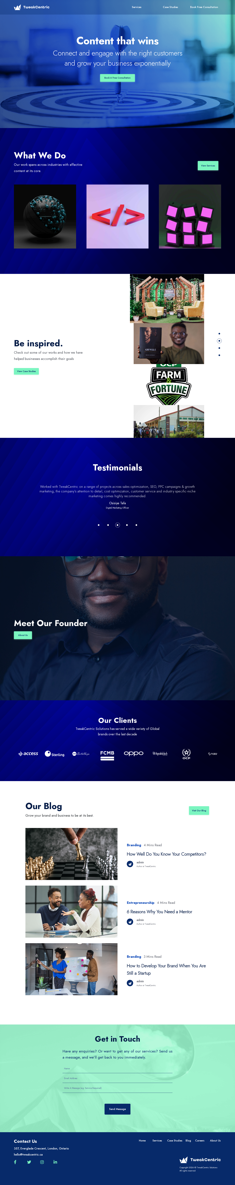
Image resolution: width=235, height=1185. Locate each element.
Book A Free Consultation (117, 77)
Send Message (117, 1109)
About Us (23, 635)
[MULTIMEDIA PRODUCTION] (190, 217)
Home (142, 1140)
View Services (208, 165)
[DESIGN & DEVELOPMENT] (117, 217)
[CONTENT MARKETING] (45, 217)
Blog (188, 1140)
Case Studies (170, 7)
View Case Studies (26, 371)
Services (136, 7)
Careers (199, 1140)
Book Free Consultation (204, 7)
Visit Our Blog (199, 810)
